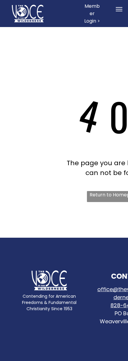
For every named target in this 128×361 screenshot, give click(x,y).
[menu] (119, 9)
